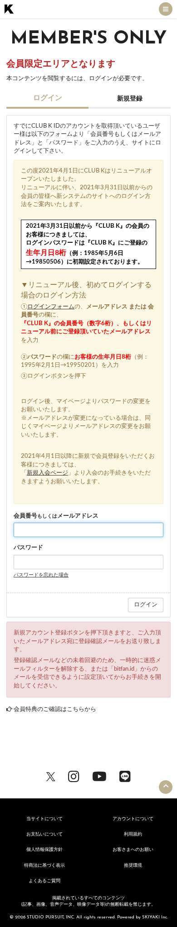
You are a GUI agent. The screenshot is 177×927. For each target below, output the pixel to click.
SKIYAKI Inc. (155, 917)
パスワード (28, 548)
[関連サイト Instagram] (73, 775)
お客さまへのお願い (133, 849)
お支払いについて (44, 834)
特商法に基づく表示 (44, 865)
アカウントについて (133, 819)
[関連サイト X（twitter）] (50, 775)
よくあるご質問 (44, 881)
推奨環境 (133, 865)
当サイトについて (44, 819)
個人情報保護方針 (44, 849)
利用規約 (133, 834)
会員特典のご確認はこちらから (55, 709)
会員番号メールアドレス (56, 516)
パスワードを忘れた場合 (41, 574)
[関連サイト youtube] (99, 775)
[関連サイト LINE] (125, 775)
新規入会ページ (47, 473)
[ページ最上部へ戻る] (165, 787)
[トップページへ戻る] (9, 9)
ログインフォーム (50, 307)
